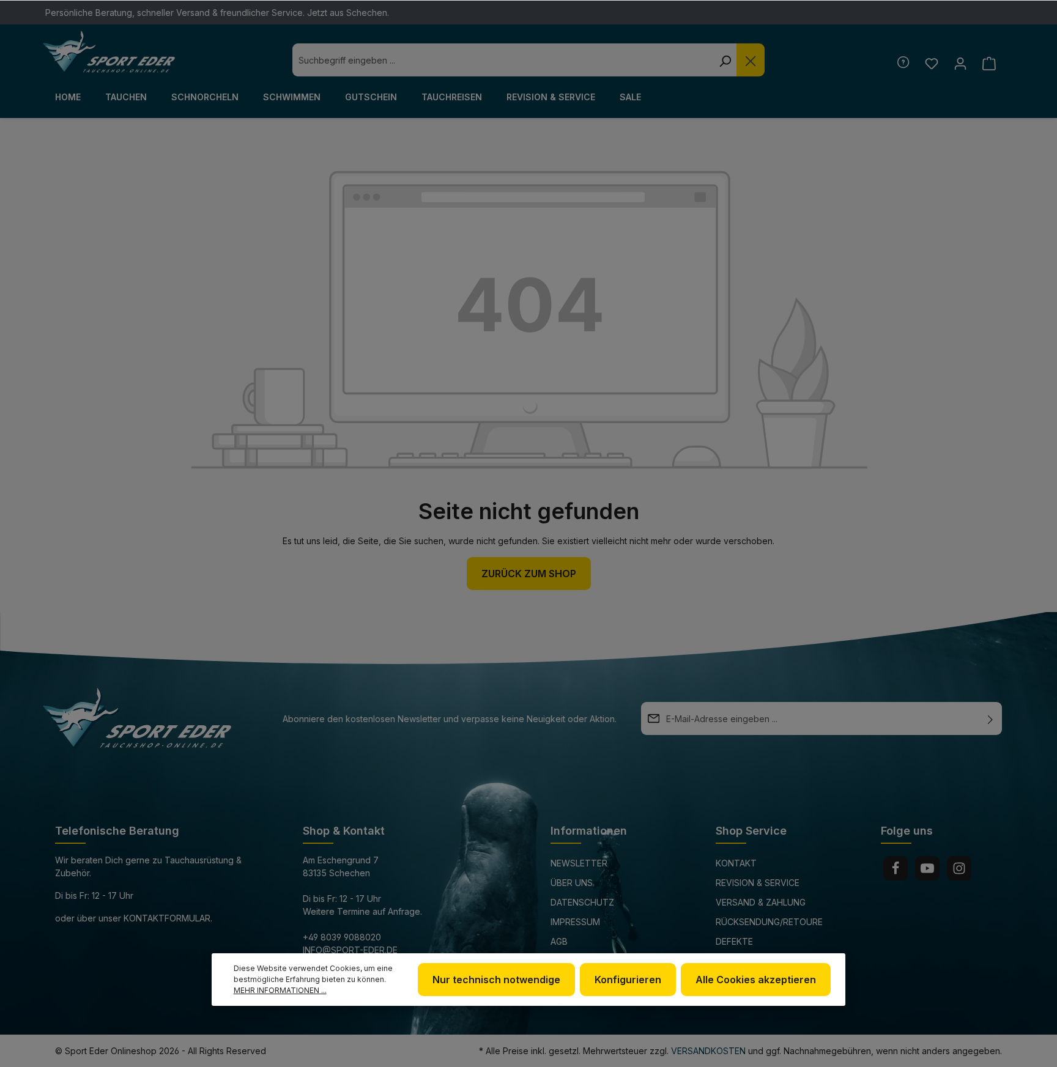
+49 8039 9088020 (342, 937)
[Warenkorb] (989, 63)
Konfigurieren (628, 979)
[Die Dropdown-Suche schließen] (750, 59)
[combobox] (502, 59)
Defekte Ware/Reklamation (758, 950)
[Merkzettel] (931, 63)
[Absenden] (990, 718)
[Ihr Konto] (960, 63)
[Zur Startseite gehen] (109, 52)
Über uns (572, 882)
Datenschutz (582, 902)
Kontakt (736, 863)
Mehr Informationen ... (280, 990)
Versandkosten (708, 1051)
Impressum (575, 922)
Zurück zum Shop (528, 573)
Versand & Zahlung (761, 902)
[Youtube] (927, 868)
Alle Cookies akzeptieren (755, 979)
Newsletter (579, 863)
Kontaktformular (167, 918)
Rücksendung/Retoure (769, 922)
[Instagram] (959, 868)
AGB (559, 941)
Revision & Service (757, 882)
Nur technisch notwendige (496, 979)
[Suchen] (725, 59)
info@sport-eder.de (350, 950)
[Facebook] (895, 868)
